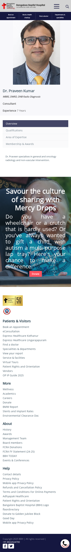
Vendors (8, 371)
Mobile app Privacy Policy (18, 483)
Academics (9, 393)
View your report (13, 353)
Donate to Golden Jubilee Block (21, 514)
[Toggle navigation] (57, 6)
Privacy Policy (11, 478)
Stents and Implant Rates (18, 411)
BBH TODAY (10, 456)
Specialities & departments (19, 349)
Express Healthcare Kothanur (20, 335)
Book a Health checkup (27, 16)
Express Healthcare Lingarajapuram (24, 340)
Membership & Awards (20, 144)
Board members (12, 442)
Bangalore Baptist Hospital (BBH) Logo (26, 505)
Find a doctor (43, 16)
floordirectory (11, 509)
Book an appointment (11, 16)
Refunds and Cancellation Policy (22, 487)
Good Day (8, 518)
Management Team (14, 438)
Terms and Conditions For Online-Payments (29, 492)
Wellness (8, 389)
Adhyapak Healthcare (16, 496)
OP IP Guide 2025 (13, 375)
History (7, 429)
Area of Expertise (16, 137)
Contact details (12, 474)
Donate (35, 273)
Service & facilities (14, 357)
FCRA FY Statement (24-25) (19, 451)
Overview (11, 123)
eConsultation (11, 331)
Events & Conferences (16, 460)
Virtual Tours (10, 362)
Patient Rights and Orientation (21, 366)
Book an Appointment (16, 327)
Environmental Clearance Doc (21, 415)
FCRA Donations (12, 447)
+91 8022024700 (11, 542)
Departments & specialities (60, 16)
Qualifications (14, 130)
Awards (7, 434)
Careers (7, 398)
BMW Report (10, 407)
